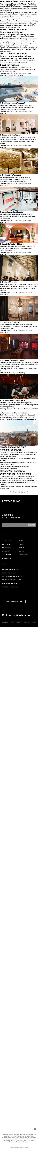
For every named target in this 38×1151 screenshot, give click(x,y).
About (21, 544)
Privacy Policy (24, 554)
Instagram (5, 622)
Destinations (6, 540)
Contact (22, 551)
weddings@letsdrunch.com (12, 576)
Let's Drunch (8, 5)
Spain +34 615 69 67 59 (9, 573)
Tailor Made (6, 547)
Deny (23, 1147)
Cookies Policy (7, 554)
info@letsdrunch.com (10, 569)
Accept (15, 1147)
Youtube (18, 622)
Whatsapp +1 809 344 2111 (10, 587)
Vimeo (12, 622)
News (21, 540)
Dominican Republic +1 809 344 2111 (13, 580)
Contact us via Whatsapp (14, 601)
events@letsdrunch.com (11, 583)
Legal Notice (6, 558)
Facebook (27, 622)
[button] (35, 1129)
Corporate (6, 544)
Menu (33, 5)
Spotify (34, 622)
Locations (5, 551)
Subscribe (31, 525)
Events (21, 547)
